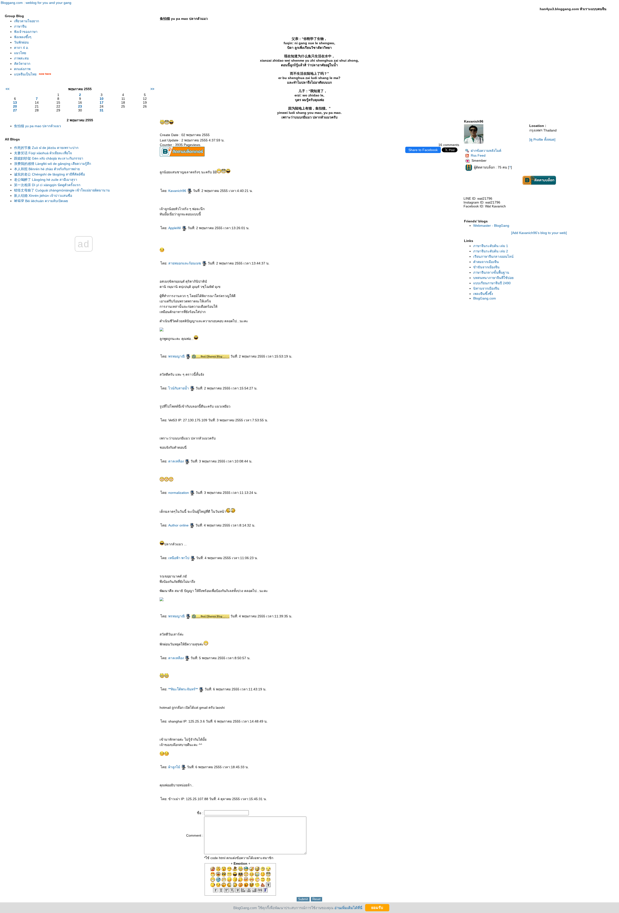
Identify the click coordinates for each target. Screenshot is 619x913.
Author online (179, 525)
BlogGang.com (484, 298)
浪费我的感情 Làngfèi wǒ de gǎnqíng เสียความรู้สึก (52, 164)
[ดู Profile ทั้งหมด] (542, 139)
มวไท (20, 53)
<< (7, 89)
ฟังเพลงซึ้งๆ (22, 37)
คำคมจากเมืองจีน (486, 262)
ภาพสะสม (21, 58)
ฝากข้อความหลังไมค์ (486, 151)
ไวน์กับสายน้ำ (179, 388)
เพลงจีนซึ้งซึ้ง (483, 294)
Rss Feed (478, 155)
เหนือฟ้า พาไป (179, 558)
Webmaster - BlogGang (491, 225)
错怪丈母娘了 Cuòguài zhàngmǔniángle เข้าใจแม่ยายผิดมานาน (62, 190)
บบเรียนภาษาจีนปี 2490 (492, 283)
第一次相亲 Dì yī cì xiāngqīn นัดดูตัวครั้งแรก (47, 185)
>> (152, 89)
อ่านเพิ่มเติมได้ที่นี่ (348, 908)
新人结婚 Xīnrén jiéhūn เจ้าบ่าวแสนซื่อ (43, 195)
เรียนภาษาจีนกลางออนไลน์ (493, 256)
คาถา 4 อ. (21, 48)
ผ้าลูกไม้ (174, 767)
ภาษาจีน (20, 26)
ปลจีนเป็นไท (25, 74)
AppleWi (175, 228)
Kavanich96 (177, 191)
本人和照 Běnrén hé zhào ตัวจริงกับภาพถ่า (47, 169)
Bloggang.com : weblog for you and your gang (36, 3)
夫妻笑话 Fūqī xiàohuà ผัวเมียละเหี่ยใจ (43, 153)
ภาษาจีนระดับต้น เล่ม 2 (490, 251)
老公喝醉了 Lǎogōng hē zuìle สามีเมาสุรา (45, 180)
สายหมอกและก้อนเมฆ (185, 263)
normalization (179, 493)
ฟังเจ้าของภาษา (25, 32)
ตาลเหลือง (176, 461)
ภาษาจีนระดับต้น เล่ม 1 (490, 246)
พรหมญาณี (177, 356)
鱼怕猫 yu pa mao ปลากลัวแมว (37, 126)
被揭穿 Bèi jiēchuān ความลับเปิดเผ (41, 201)
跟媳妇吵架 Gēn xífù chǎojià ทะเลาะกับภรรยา (48, 158)
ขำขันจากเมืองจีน (486, 267)
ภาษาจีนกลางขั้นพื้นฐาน (491, 272)
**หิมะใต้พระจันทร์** (183, 689)
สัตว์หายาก (22, 64)
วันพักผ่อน (21, 42)
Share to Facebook (423, 150)
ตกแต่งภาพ (22, 69)
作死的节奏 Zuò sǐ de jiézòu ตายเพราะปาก (46, 148)
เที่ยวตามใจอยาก (26, 21)
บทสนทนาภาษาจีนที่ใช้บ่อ (493, 278)
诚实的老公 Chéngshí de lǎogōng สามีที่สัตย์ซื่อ (49, 174)
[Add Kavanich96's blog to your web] (539, 233)
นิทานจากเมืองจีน (486, 288)
